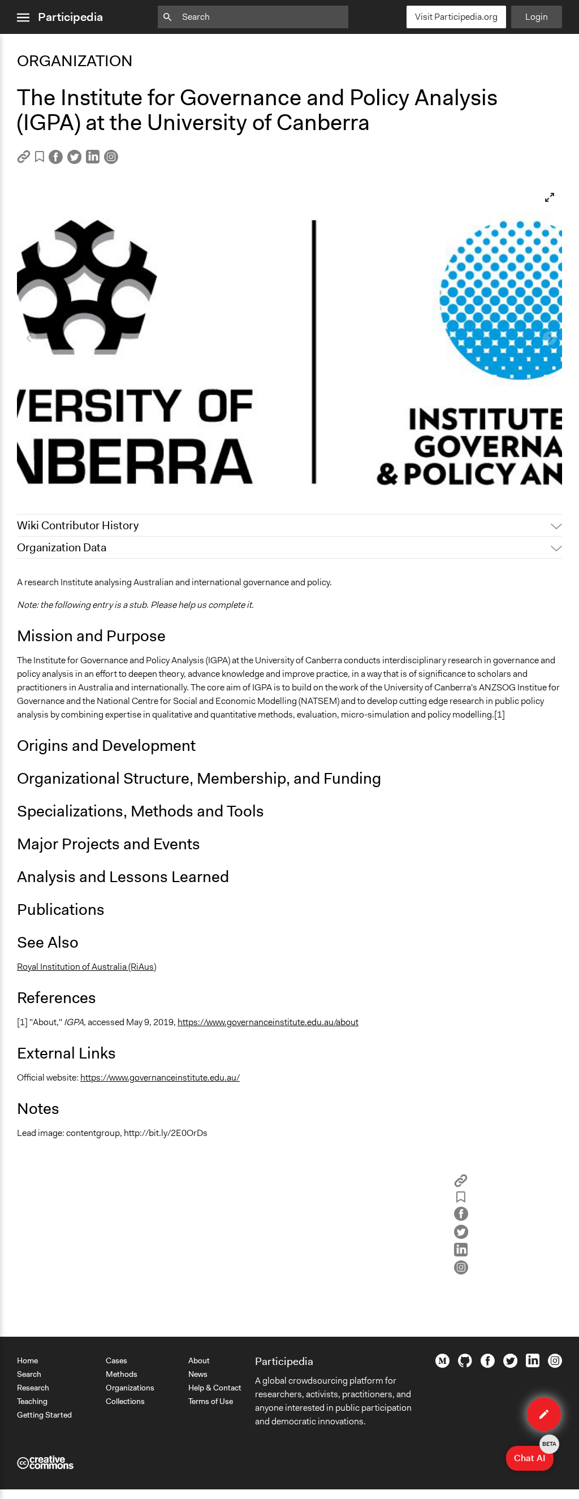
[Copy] (24, 160)
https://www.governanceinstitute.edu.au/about (268, 1022)
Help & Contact (214, 1388)
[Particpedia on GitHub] (465, 1364)
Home (27, 1360)
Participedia (70, 17)
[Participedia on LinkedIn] (532, 1364)
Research (33, 1388)
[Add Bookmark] (39, 158)
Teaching (32, 1401)
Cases (116, 1360)
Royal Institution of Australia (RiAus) (86, 967)
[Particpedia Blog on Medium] (442, 1365)
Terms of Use (210, 1401)
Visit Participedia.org (456, 17)
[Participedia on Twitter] (510, 1365)
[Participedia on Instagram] (555, 1365)
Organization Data (61, 547)
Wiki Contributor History (78, 525)
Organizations (130, 1388)
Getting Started (44, 1415)
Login (536, 17)
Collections (125, 1401)
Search (29, 1374)
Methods (121, 1374)
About (199, 1360)
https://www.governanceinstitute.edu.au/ (160, 1077)
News (198, 1374)
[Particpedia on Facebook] (488, 1365)
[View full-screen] (549, 197)
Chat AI (534, 1455)
